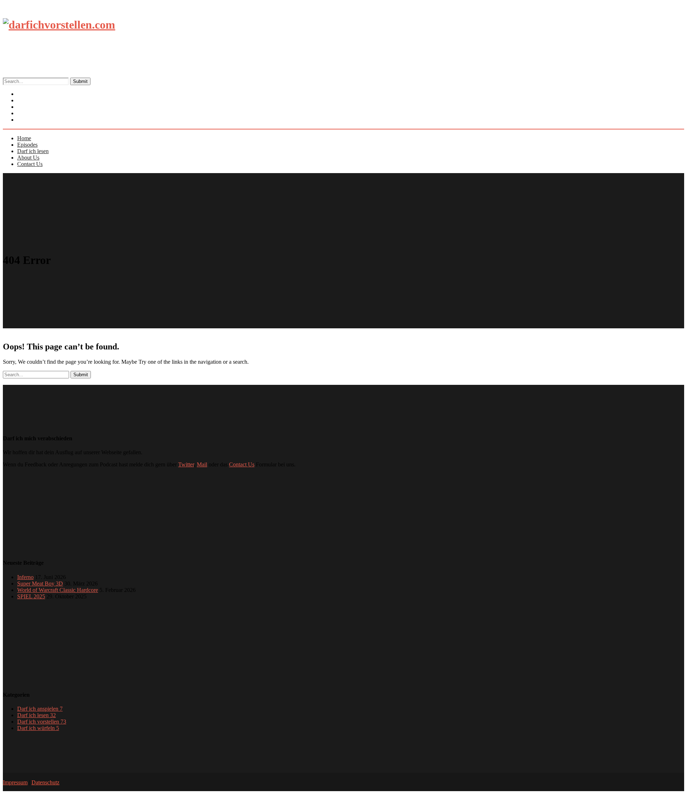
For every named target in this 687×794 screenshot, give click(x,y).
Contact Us (36, 120)
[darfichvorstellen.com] (59, 24)
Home (24, 138)
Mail (202, 464)
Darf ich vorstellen (41, 722)
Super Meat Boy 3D (40, 583)
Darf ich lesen (33, 151)
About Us (28, 158)
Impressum (15, 782)
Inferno (25, 577)
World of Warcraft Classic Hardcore (57, 590)
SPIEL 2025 (31, 596)
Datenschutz (45, 782)
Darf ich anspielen (40, 709)
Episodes (27, 145)
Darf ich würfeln (38, 728)
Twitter (186, 464)
